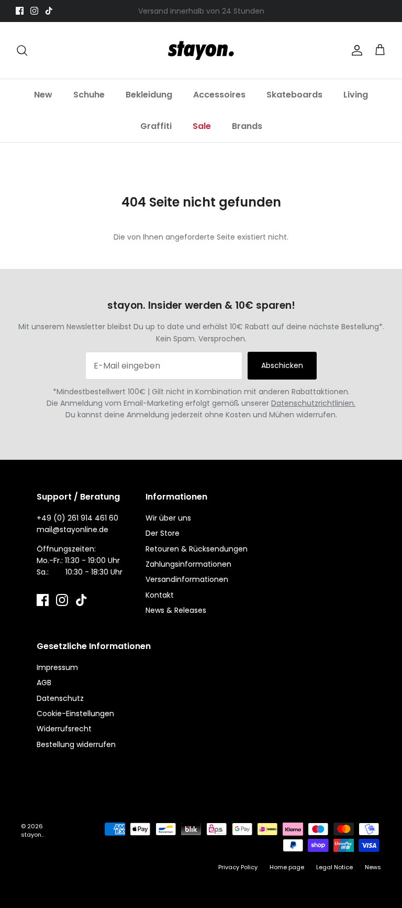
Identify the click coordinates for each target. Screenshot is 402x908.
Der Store (163, 533)
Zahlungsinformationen (188, 564)
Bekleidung (149, 95)
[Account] (355, 50)
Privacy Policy (238, 867)
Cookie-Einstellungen (75, 713)
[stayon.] (201, 50)
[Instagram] (34, 11)
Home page (287, 867)
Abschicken (282, 365)
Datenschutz (60, 698)
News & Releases (176, 610)
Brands (247, 126)
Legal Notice (334, 867)
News (373, 867)
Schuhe (89, 95)
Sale (202, 126)
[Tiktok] (49, 11)
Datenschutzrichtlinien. (313, 403)
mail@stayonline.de (72, 529)
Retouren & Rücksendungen (197, 549)
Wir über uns (168, 518)
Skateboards (294, 95)
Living (355, 95)
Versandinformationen (187, 579)
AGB (44, 682)
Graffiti (156, 126)
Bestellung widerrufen (76, 744)
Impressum (57, 667)
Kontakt (160, 595)
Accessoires (219, 95)
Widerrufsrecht (64, 728)
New (43, 95)
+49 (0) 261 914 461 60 (77, 518)
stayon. (31, 834)
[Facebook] (20, 11)
